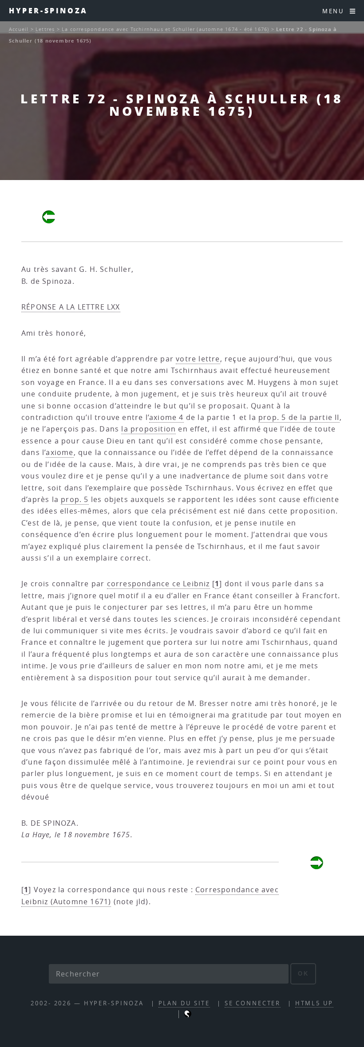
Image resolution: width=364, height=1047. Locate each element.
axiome (59, 452)
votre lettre (198, 359)
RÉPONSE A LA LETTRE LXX (70, 307)
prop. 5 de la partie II (299, 417)
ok (303, 973)
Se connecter (253, 1003)
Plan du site (184, 1003)
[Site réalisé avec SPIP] (187, 1015)
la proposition (148, 429)
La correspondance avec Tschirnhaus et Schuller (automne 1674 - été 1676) (165, 29)
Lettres (45, 29)
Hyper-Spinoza (48, 10)
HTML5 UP (314, 1003)
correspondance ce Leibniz (158, 583)
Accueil (18, 29)
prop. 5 (74, 499)
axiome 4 (166, 417)
